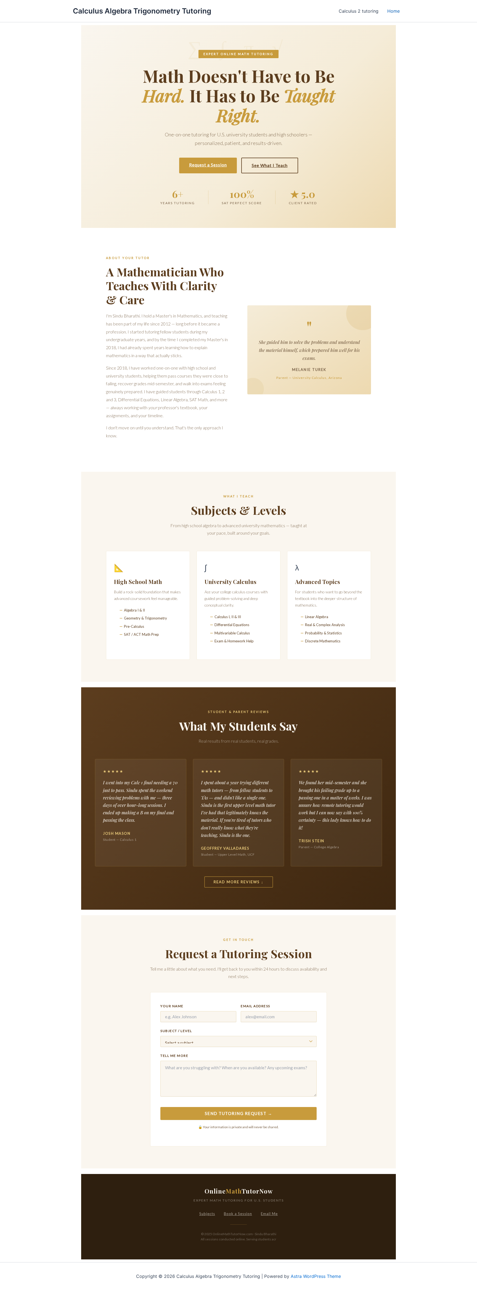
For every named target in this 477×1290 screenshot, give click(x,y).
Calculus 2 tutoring (358, 11)
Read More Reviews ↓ (239, 882)
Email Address (255, 1006)
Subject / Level (176, 1031)
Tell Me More (174, 1056)
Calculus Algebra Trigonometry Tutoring (142, 11)
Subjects (207, 1213)
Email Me (269, 1213)
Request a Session (208, 164)
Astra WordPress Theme (316, 1276)
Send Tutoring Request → (238, 1113)
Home (393, 11)
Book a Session (238, 1213)
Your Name (172, 1006)
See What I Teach (270, 165)
